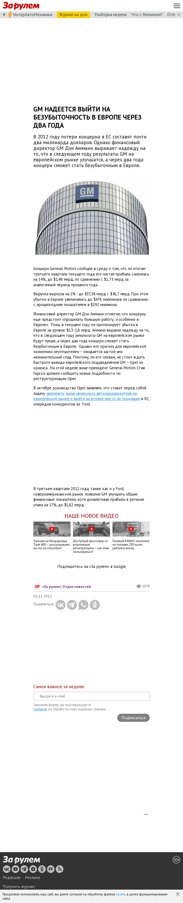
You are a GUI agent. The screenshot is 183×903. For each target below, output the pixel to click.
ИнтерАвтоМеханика (32, 14)
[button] (178, 894)
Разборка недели (111, 14)
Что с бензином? (147, 14)
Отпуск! (174, 14)
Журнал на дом (73, 14)
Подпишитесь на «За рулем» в (91, 566)
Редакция (11, 877)
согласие (40, 709)
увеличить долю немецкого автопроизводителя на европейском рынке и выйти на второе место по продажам (86, 396)
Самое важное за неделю (58, 686)
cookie (120, 894)
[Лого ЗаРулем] (21, 6)
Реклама (32, 877)
